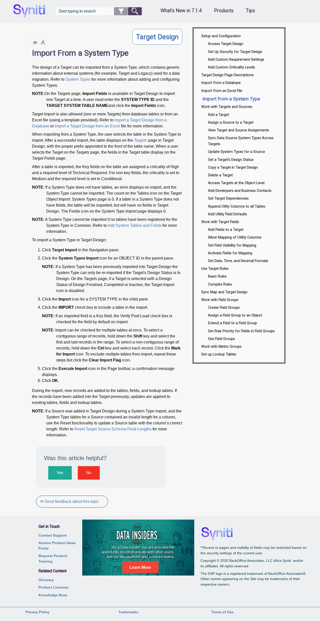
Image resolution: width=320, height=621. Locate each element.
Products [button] (224, 10)
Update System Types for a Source (236, 152)
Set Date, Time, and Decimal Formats (238, 261)
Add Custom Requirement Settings (236, 59)
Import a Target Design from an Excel (87, 126)
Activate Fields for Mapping (230, 253)
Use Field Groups (221, 339)
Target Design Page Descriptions (227, 75)
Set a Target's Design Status (231, 160)
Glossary (46, 580)
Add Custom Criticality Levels (231, 67)
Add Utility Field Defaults (227, 214)
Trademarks (128, 612)
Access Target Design (225, 44)
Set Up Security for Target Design (235, 52)
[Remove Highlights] (43, 42)
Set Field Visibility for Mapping (232, 245)
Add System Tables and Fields (135, 225)
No (88, 472)
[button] (121, 11)
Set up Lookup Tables (218, 354)
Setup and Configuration (221, 36)
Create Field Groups (224, 308)
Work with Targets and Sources (226, 107)
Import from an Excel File (221, 91)
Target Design (157, 37)
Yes (59, 472)
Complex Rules (220, 284)
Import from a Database (221, 83)
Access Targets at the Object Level (236, 183)
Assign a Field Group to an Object (235, 315)
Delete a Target (220, 175)
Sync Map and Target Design (224, 292)
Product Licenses (53, 587)
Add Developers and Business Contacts (240, 191)
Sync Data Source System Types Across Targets (241, 141)
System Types (78, 79)
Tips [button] (250, 10)
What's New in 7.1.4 (181, 10)
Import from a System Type (231, 99)
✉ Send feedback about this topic (69, 501)
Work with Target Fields (220, 222)
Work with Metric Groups (221, 346)
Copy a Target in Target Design (233, 167)
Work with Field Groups (219, 300)
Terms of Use (222, 612)
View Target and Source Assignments (238, 130)
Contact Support (52, 535)
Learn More (140, 567)
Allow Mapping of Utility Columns (235, 237)
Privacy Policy (38, 612)
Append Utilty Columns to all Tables (236, 206)
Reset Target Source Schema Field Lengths (113, 429)
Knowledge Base (52, 595)
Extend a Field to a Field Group (232, 323)
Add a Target (218, 115)
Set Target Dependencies (228, 198)
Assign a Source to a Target (231, 122)
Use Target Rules (214, 269)
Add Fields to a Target (226, 230)
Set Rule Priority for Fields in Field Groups (241, 331)
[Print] (35, 42)
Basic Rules (217, 276)
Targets (140, 140)
